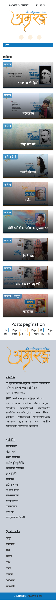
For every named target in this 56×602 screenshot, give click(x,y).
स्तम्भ (8, 562)
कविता (9, 556)
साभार (8, 568)
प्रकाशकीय (10, 586)
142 (38, 334)
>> (49, 334)
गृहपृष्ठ (8, 538)
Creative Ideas (34, 596)
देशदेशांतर (10, 580)
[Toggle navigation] (7, 45)
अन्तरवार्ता (10, 544)
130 (36, 330)
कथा (8, 550)
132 (17, 334)
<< (5, 330)
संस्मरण (9, 574)
